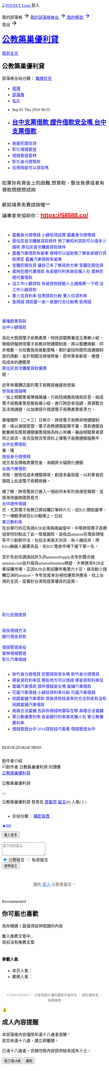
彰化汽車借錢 (14, 659)
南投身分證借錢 (16, 456)
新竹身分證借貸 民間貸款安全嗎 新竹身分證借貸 (55, 674)
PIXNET (23, 995)
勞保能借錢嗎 (14, 391)
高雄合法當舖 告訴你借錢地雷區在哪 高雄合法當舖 (57, 711)
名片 (16, 101)
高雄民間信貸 (24, 143)
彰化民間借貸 (14, 615)
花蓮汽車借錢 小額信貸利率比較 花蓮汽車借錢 (53, 692)
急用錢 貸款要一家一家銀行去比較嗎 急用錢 (51, 302)
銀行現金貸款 (14, 637)
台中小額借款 (14, 327)
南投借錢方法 (14, 630)
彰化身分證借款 (26, 162)
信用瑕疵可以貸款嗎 (30, 168)
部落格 (18, 95)
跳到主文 (10, 53)
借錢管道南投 (14, 647)
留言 (62, 802)
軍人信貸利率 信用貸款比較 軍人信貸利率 (49, 296)
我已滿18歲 (12, 1061)
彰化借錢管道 (24, 149)
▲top (6, 825)
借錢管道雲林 (24, 155)
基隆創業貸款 (14, 321)
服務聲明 (54, 1000)
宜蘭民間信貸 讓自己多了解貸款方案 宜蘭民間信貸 (57, 265)
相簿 (16, 88)
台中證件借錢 (14, 504)
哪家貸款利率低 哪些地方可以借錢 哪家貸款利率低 (57, 680)
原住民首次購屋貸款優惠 (24, 368)
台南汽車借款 (14, 469)
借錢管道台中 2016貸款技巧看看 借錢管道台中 (53, 729)
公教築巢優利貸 (30, 39)
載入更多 (10, 835)
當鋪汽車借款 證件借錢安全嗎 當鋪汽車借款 (51, 686)
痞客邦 (51, 802)
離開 (29, 1061)
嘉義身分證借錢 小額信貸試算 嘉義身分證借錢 (53, 235)
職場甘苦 (43, 78)
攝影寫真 (41, 816)
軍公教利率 (12, 522)
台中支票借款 (14, 444)
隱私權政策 (90, 995)
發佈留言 (10, 866)
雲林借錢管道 (14, 653)
